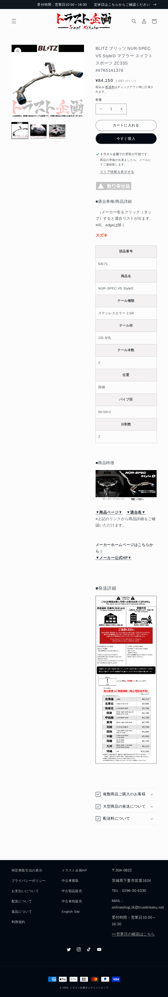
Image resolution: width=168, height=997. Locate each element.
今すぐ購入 (126, 138)
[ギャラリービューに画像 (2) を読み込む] (38, 130)
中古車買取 (70, 880)
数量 (99, 99)
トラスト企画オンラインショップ (89, 987)
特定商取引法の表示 (27, 870)
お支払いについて (25, 891)
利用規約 (18, 922)
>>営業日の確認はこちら (133, 934)
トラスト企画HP (74, 870)
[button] (14, 21)
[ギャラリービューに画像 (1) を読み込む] (20, 130)
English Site (71, 911)
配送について (22, 901)
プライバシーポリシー (29, 880)
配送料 (109, 87)
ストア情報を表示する (117, 172)
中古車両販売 (72, 901)
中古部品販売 (72, 891)
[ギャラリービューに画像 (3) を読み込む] (57, 130)
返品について (22, 911)
